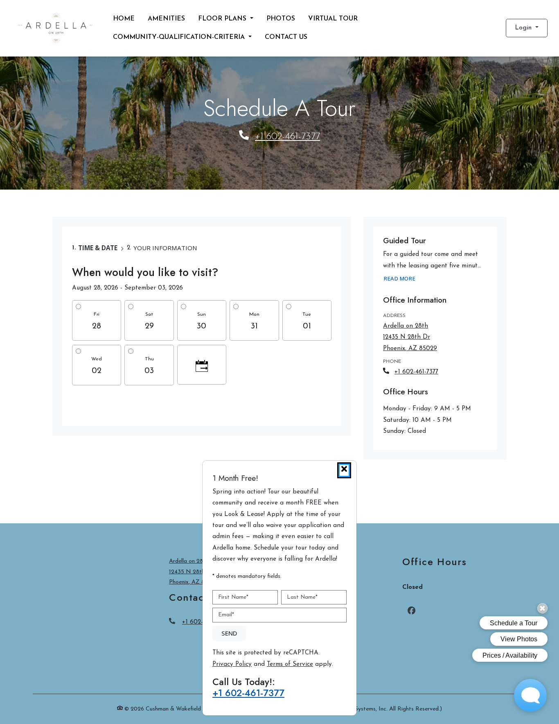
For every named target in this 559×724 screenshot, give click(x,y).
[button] (526, 28)
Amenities (166, 19)
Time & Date (97, 248)
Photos (280, 19)
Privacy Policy (232, 664)
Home (124, 19)
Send (229, 633)
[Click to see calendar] (202, 364)
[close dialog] (344, 470)
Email (226, 615)
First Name (233, 597)
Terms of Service (290, 664)
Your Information (165, 248)
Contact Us (286, 37)
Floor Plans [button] (223, 19)
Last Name (302, 597)
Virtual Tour (333, 19)
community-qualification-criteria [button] (180, 37)
